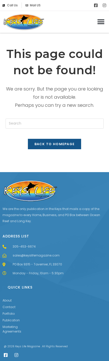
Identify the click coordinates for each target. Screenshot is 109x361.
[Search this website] (55, 123)
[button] (100, 21)
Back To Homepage (54, 144)
